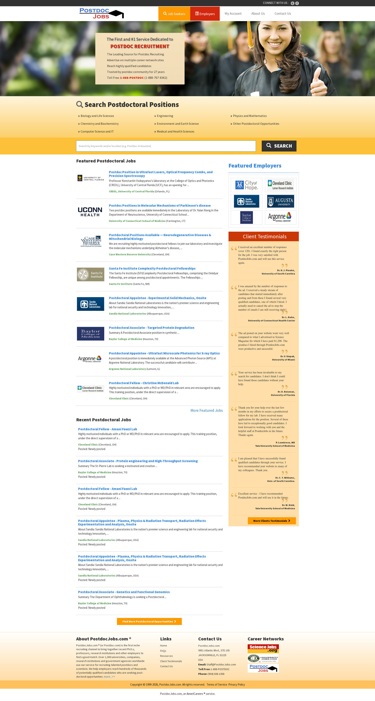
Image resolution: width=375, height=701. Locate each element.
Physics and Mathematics (250, 116)
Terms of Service (217, 684)
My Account (233, 13)
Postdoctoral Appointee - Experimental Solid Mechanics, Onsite (157, 298)
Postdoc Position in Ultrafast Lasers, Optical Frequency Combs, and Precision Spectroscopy (161, 174)
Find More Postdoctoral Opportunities (148, 621)
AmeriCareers (195, 694)
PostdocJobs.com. (170, 684)
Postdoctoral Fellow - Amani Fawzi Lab (107, 429)
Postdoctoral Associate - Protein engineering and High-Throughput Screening (138, 461)
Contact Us (283, 13)
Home (163, 645)
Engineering (165, 116)
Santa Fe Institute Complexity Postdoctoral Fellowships (152, 268)
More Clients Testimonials (270, 521)
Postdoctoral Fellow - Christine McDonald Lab (144, 383)
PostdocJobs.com (209, 645)
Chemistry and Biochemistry (100, 123)
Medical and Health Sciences (175, 131)
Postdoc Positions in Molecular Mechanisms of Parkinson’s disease (160, 205)
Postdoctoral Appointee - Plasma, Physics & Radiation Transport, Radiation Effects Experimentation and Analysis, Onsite (142, 523)
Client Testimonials (171, 661)
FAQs (163, 651)
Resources (166, 656)
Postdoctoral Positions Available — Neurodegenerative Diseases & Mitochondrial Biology (160, 237)
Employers (207, 14)
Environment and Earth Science (178, 123)
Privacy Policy (236, 684)
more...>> (109, 676)
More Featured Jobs (206, 410)
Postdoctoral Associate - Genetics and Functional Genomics (124, 592)
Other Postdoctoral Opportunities (256, 123)
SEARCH (281, 146)
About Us (258, 13)
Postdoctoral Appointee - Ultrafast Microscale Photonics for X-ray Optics (164, 353)
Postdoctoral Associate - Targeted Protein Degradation (151, 327)
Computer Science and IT (97, 131)
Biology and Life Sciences (97, 116)
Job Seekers (176, 14)
